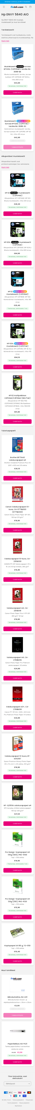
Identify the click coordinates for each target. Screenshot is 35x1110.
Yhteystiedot (29, 1100)
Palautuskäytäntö (24, 1103)
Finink (9, 1100)
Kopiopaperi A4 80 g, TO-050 (17, 945)
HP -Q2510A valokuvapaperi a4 (17, 805)
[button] (4, 7)
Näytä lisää (5, 41)
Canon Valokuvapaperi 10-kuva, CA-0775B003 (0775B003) (17, 509)
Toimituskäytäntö (12, 1103)
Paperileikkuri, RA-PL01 (17, 1044)
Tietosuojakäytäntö (18, 1100)
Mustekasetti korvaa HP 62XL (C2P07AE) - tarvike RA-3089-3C (17, 123)
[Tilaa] (29, 1083)
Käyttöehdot (18, 1106)
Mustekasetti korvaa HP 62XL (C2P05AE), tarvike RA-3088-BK (17, 69)
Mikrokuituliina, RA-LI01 (17, 997)
